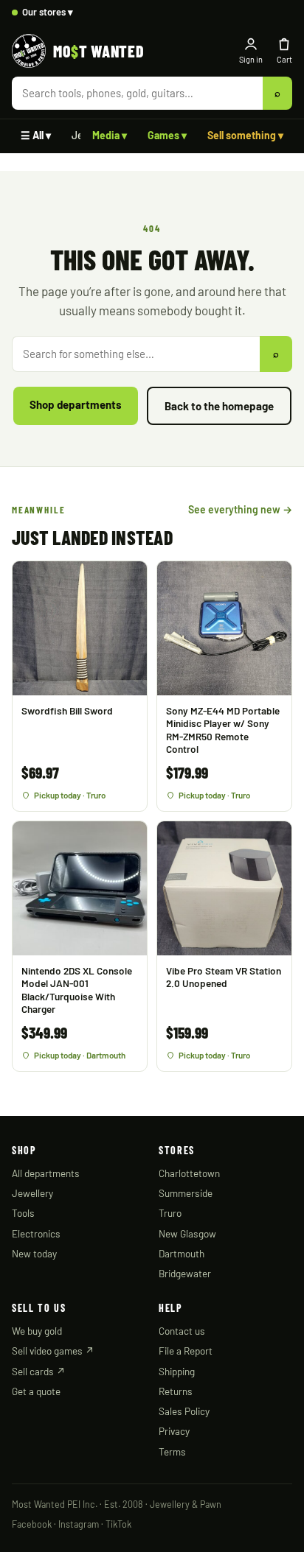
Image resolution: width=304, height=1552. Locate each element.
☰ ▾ (36, 135)
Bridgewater (185, 1273)
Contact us (182, 1330)
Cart (284, 59)
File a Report (186, 1350)
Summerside (186, 1193)
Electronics (36, 1233)
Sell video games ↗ (53, 1350)
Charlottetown (189, 1173)
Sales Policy (184, 1411)
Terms (172, 1451)
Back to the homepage (219, 405)
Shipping (177, 1371)
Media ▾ (109, 135)
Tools (23, 1213)
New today (34, 1253)
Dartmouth (181, 1253)
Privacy (174, 1431)
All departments (46, 1173)
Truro (170, 1213)
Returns (176, 1391)
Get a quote (36, 1391)
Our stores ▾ (47, 12)
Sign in (251, 59)
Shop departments (76, 404)
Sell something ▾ (245, 135)
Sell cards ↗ (39, 1371)
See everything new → (240, 509)
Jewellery (32, 1193)
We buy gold (37, 1330)
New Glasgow (187, 1233)
